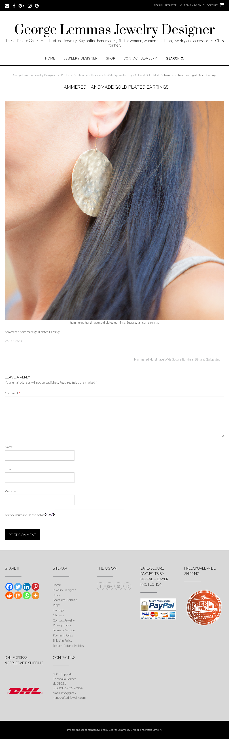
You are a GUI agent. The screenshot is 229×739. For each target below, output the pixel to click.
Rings (56, 605)
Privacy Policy (62, 625)
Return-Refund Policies (68, 645)
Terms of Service (64, 630)
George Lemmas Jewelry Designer (114, 30)
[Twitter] (18, 587)
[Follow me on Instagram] (30, 5)
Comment (13, 393)
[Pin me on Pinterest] (37, 5)
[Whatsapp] (27, 595)
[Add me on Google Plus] (21, 5)
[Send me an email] (7, 5)
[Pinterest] (35, 587)
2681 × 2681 (13, 341)
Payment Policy (63, 635)
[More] (35, 595)
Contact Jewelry (140, 58)
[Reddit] (9, 595)
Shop (110, 58)
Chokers (59, 615)
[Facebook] (9, 587)
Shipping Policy (62, 640)
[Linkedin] (27, 587)
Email (8, 469)
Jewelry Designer (81, 58)
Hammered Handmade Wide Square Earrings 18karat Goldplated (179, 359)
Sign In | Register (165, 5)
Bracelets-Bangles (65, 600)
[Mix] (18, 595)
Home (50, 58)
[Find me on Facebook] (14, 5)
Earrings (58, 610)
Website (10, 491)
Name (9, 447)
